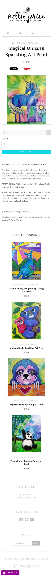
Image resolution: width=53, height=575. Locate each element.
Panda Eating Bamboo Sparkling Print (26, 462)
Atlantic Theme (9, 559)
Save (28, 69)
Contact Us (11, 573)
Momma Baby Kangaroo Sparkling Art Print (26, 290)
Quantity (5, 138)
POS (27, 559)
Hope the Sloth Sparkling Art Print (26, 404)
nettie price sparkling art (26, 285)
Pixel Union (21, 559)
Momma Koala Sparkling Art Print (26, 348)
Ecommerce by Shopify (40, 559)
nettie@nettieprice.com (26, 497)
